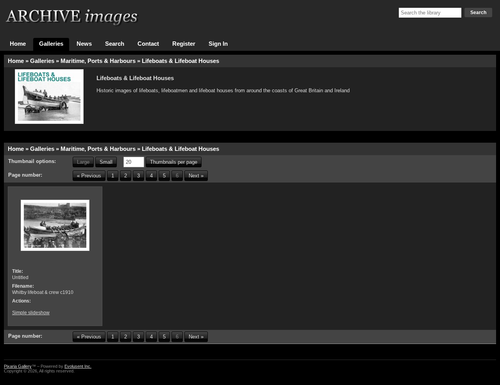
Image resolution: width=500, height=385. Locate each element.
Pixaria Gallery (18, 366)
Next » (196, 176)
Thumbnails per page (173, 162)
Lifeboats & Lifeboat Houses (180, 61)
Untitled (20, 277)
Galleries (51, 44)
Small (106, 162)
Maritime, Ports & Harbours (98, 61)
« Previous (89, 176)
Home (18, 44)
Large (83, 162)
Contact (148, 44)
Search (478, 12)
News (84, 44)
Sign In (218, 44)
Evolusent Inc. (77, 366)
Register (183, 44)
